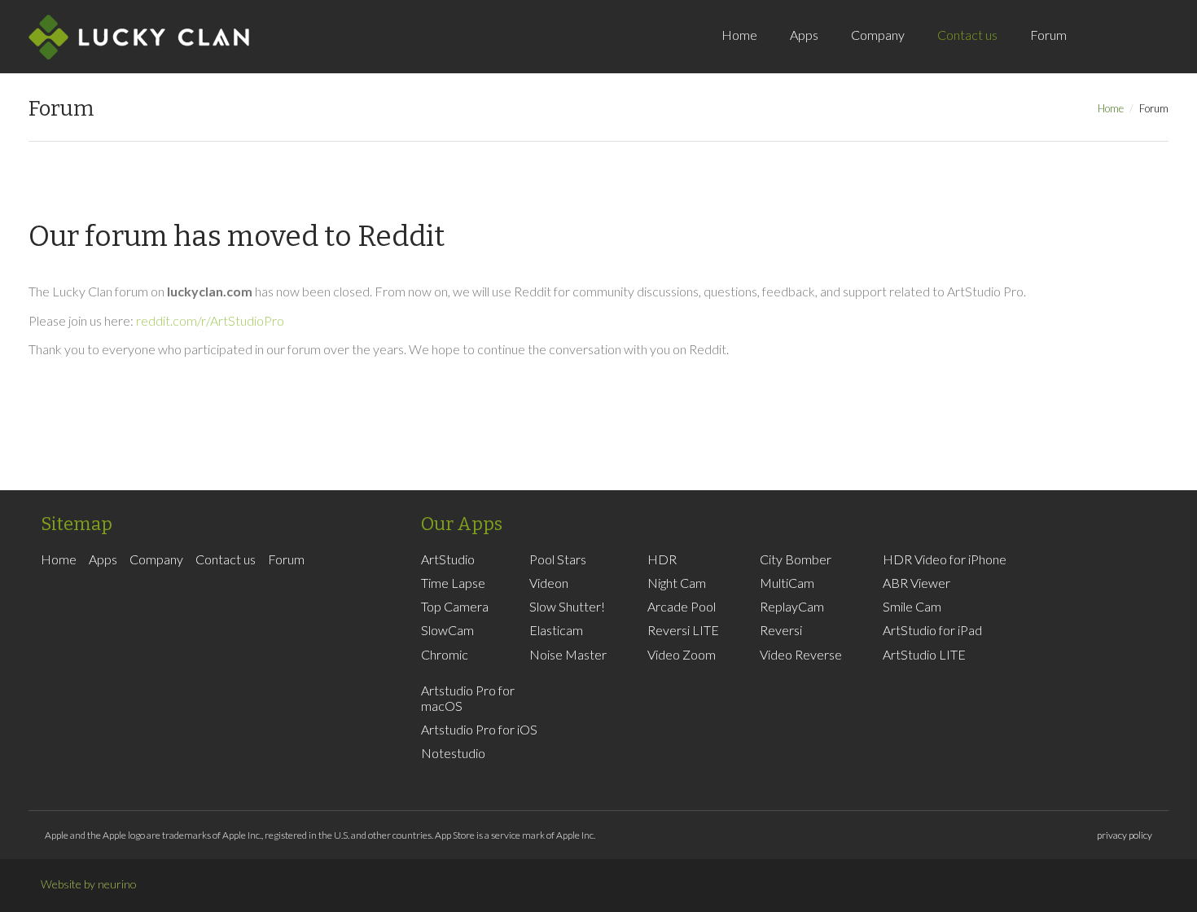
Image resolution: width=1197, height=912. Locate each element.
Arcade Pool (681, 606)
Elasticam (556, 630)
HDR (662, 559)
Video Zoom (681, 654)
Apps (804, 34)
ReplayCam (792, 606)
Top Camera (455, 606)
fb (1123, 52)
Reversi (781, 630)
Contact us (967, 34)
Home (739, 34)
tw (1148, 52)
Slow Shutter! (567, 606)
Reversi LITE (683, 630)
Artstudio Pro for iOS (479, 729)
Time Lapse (453, 582)
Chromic (444, 654)
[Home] (138, 36)
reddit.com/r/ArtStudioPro (210, 320)
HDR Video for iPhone (944, 559)
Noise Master (568, 654)
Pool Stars (557, 559)
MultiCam (787, 582)
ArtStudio (448, 559)
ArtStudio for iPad (932, 630)
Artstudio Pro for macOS (468, 697)
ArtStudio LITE (924, 654)
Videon (548, 582)
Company (878, 34)
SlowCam (447, 630)
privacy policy (1124, 835)
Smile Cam (912, 606)
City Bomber (795, 559)
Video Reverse (801, 654)
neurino (117, 884)
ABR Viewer (916, 582)
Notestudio (453, 753)
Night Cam (676, 582)
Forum (1048, 34)
